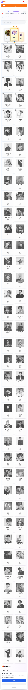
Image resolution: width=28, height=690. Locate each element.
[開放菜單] (26, 2)
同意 (14, 680)
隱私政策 (14, 687)
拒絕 (14, 683)
